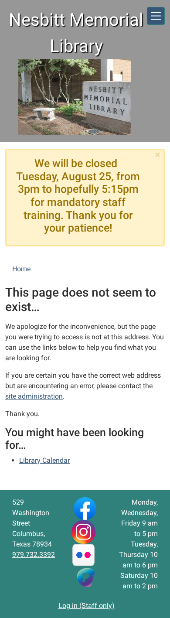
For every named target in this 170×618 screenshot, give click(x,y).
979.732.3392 (33, 554)
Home (21, 269)
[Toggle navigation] (156, 16)
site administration (34, 396)
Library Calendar (44, 460)
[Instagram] (83, 531)
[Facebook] (85, 508)
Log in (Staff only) (86, 605)
